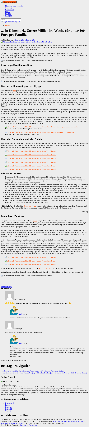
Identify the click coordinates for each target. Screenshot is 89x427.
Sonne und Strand (30, 206)
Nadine (21, 314)
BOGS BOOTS (44, 268)
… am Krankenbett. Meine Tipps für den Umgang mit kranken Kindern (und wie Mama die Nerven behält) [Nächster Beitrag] (44, 373)
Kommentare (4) (6, 287)
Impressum (24, 425)
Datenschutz (33, 425)
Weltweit (8, 14)
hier (14, 91)
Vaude (35, 221)
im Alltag (8, 8)
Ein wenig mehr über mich (14, 6)
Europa (7, 12)
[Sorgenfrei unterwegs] (11, 22)
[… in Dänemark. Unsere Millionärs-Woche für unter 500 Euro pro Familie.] (26, 42)
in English (8, 16)
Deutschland (9, 10)
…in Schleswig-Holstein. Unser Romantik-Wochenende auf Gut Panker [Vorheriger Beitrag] (32, 371)
